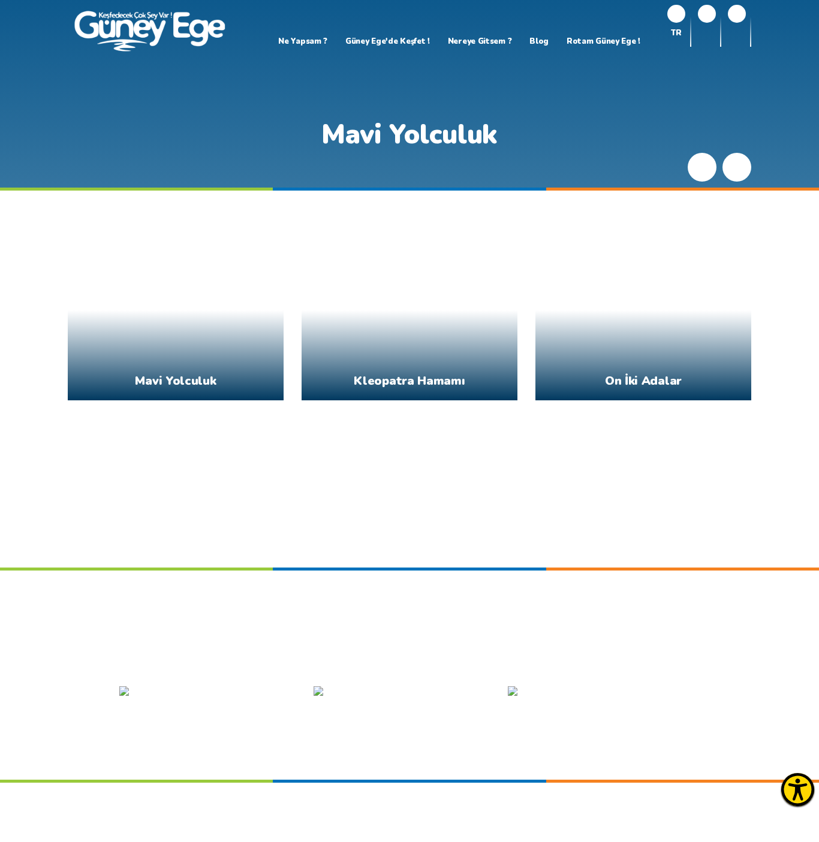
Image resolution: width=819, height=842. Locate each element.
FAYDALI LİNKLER (475, 662)
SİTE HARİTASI (377, 662)
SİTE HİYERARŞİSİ (279, 662)
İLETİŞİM (560, 662)
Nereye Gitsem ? (480, 41)
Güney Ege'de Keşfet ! (387, 41)
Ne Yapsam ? (302, 41)
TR (676, 33)
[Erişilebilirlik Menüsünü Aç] (797, 789)
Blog (539, 41)
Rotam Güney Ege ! (603, 41)
